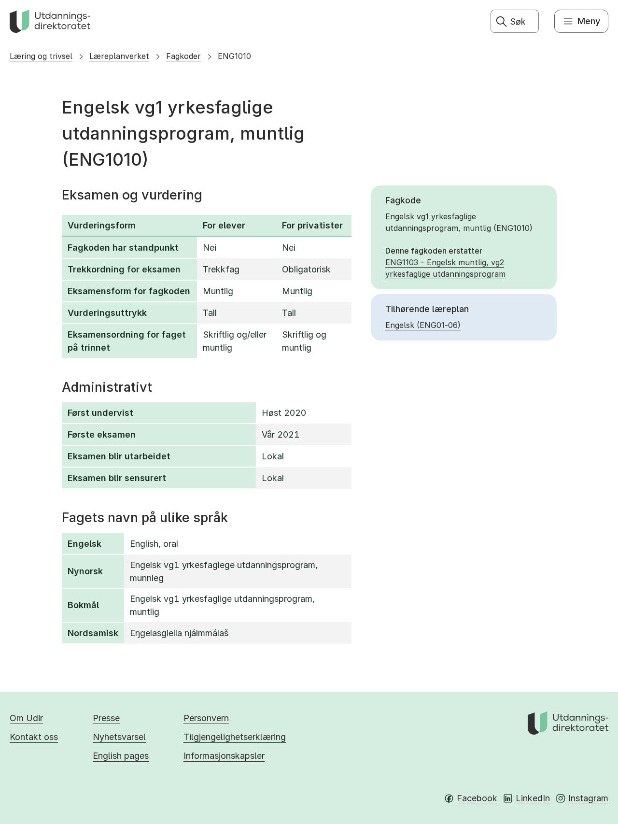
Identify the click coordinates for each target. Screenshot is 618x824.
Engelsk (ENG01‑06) (423, 325)
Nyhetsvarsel (119, 737)
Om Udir (26, 718)
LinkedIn (533, 798)
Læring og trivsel (41, 56)
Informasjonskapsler (224, 756)
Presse (106, 718)
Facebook (477, 798)
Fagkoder (183, 56)
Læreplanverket (119, 56)
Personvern (206, 718)
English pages (121, 756)
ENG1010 (234, 56)
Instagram (588, 798)
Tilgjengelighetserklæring (234, 737)
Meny (588, 21)
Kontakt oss (34, 737)
